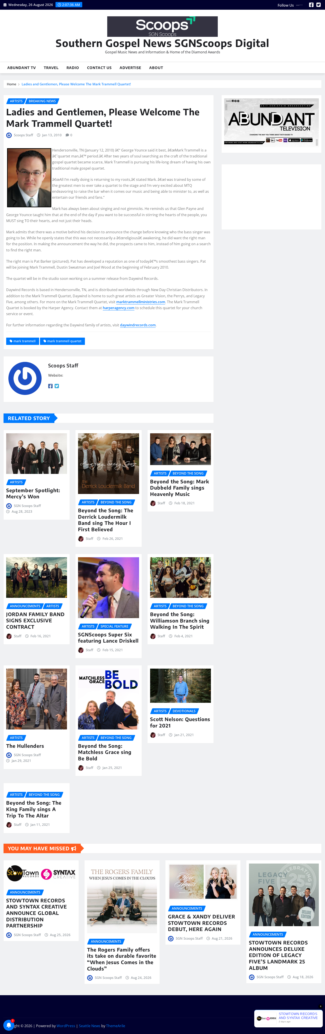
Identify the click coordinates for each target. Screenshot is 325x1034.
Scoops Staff (23, 135)
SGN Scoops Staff (27, 505)
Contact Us (99, 67)
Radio (73, 67)
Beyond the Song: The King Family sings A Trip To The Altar (33, 809)
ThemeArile (115, 1025)
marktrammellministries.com (140, 301)
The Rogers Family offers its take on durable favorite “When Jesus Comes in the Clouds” (121, 959)
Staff (89, 538)
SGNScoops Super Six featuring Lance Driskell (108, 637)
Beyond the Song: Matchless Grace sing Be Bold (105, 752)
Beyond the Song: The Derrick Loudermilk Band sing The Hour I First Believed (105, 519)
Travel (51, 67)
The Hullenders (25, 746)
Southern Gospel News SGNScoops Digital (162, 43)
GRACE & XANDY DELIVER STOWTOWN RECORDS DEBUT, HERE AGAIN (201, 922)
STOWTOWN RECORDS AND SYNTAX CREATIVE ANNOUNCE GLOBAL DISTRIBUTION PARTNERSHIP (36, 913)
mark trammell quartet (64, 341)
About (156, 67)
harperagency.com (118, 307)
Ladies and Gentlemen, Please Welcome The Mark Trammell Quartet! (76, 84)
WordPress (66, 1025)
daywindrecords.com (138, 325)
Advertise (130, 67)
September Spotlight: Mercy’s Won (33, 493)
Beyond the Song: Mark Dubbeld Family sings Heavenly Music (179, 487)
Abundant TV (21, 67)
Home (11, 84)
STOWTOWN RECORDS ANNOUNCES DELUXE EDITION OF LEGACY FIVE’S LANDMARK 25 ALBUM (278, 955)
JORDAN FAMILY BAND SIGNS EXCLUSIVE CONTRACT (35, 620)
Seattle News (89, 1025)
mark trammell (24, 341)
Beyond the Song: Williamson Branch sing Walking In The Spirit (180, 620)
